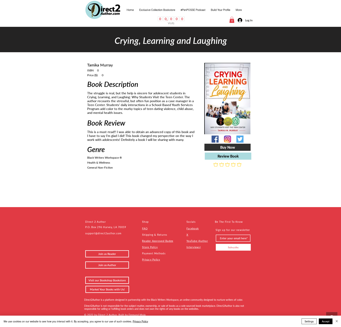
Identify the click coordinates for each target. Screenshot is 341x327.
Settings (309, 321)
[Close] (337, 321)
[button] (231, 20)
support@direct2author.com (103, 233)
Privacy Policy (151, 259)
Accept (325, 321)
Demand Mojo (137, 314)
